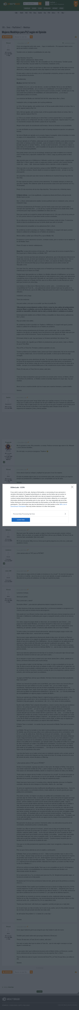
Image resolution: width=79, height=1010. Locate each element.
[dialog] (39, 505)
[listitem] (39, 514)
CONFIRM (21, 520)
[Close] (73, 487)
